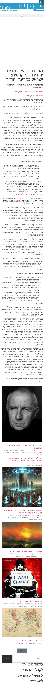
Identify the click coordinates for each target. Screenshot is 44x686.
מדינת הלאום (29, 375)
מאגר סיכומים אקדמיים (34, 96)
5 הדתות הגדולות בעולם (32, 641)
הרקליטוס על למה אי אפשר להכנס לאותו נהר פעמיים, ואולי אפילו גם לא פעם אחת (23, 459)
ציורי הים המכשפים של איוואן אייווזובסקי (25, 551)
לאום (19, 201)
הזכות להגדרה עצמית (20, 194)
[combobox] (27, 659)
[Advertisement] (22, 44)
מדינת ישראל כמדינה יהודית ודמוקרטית (29, 92)
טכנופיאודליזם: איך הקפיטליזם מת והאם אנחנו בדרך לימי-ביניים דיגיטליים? (23, 511)
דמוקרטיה (32, 130)
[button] (22, 15)
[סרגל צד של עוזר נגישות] (41, 2)
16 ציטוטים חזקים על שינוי (31, 601)
